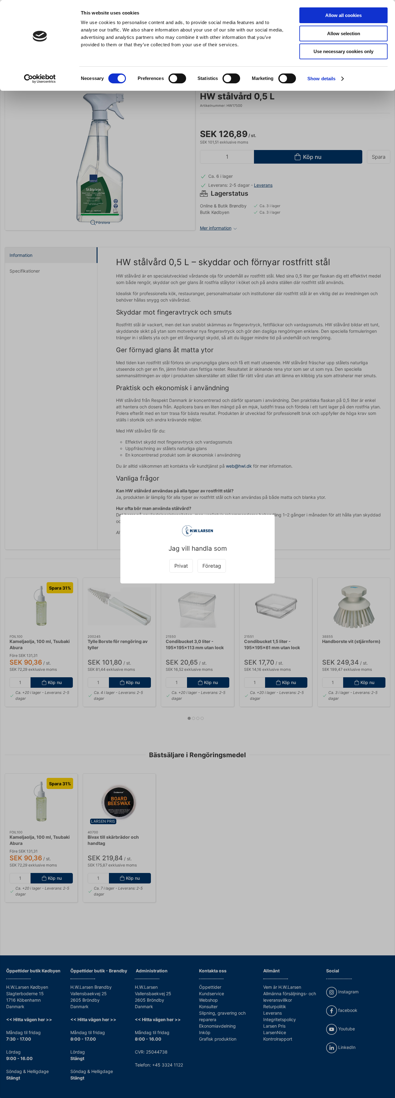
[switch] (177, 78)
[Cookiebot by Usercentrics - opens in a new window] (40, 78)
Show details (321, 78)
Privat (181, 566)
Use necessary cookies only (343, 51)
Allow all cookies (343, 15)
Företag (211, 566)
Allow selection (343, 33)
